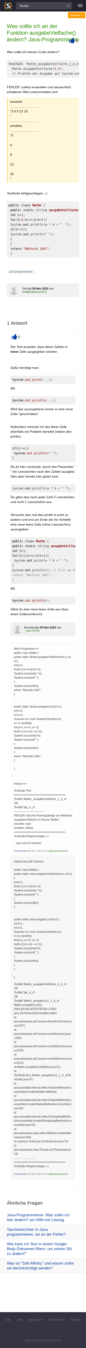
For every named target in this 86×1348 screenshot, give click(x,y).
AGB (8, 1319)
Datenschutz (56, 1319)
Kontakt (75, 1319)
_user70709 (31, 630)
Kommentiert (20, 851)
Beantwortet (31, 627)
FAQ (19, 1319)
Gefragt (26, 288)
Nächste (76, 15)
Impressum (35, 1319)
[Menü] (80, 6)
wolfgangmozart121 (34, 291)
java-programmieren (21, 271)
